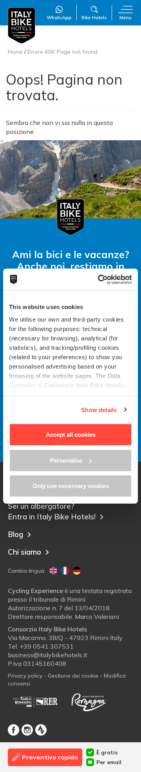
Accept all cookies (71, 434)
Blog (15, 534)
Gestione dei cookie (73, 675)
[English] (53, 571)
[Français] (65, 571)
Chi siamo (24, 552)
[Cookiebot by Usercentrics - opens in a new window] (99, 279)
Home (15, 51)
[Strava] (41, 730)
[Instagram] (27, 730)
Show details (99, 409)
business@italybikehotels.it (47, 655)
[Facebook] (13, 730)
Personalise (66, 460)
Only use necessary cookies (71, 486)
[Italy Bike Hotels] (21, 25)
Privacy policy (25, 675)
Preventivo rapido (50, 757)
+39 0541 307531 (47, 646)
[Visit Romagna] (88, 701)
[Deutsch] (77, 571)
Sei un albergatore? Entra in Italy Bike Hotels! (52, 511)
